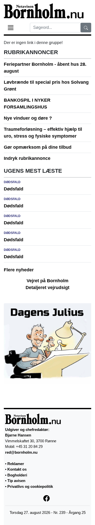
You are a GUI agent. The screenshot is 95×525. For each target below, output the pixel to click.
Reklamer (15, 464)
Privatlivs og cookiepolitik (30, 486)
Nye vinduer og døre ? (28, 118)
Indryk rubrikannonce (27, 158)
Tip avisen (16, 480)
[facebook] (47, 498)
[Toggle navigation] (10, 27)
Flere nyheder (19, 269)
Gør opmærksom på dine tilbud (37, 147)
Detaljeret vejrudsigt (47, 287)
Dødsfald (13, 188)
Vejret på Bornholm (47, 280)
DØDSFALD (12, 182)
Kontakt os (17, 469)
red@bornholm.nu (21, 452)
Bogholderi (17, 475)
